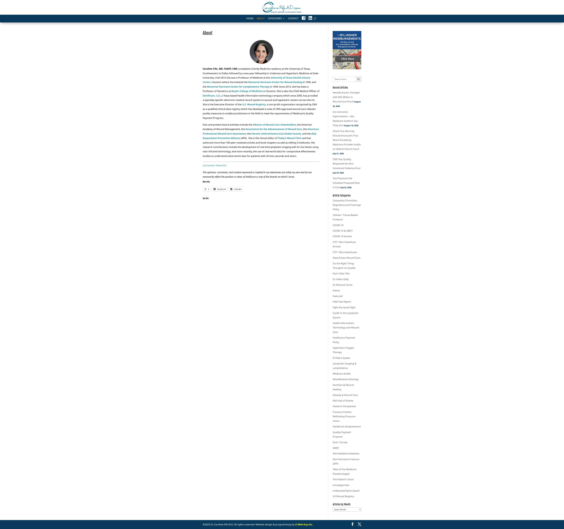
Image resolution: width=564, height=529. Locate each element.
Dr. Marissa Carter (343, 284)
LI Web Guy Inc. (304, 524)
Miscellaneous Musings (346, 379)
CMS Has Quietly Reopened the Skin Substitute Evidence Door (347, 164)
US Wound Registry (343, 496)
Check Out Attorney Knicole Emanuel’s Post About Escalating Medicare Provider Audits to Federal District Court (347, 140)
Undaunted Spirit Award (346, 490)
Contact (293, 18)
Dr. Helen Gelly (341, 279)
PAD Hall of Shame (343, 400)
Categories (275, 18)
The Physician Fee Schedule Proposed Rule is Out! (346, 183)
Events (336, 290)
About (261, 18)
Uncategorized (341, 485)
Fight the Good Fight (344, 307)
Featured (338, 296)
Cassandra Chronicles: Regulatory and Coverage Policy (347, 205)
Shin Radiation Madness (346, 453)
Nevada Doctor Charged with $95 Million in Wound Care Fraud (346, 97)
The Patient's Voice (343, 479)
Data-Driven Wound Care (346, 257)
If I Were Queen (341, 358)
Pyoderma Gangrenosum (347, 426)
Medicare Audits (342, 373)
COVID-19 (338, 225)
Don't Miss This (341, 273)
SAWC (336, 448)
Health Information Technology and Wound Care (346, 327)
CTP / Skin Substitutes (345, 252)
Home (250, 18)
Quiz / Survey (340, 442)
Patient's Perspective (344, 406)
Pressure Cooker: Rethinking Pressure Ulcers (344, 416)
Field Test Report (342, 301)
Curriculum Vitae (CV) (214, 165)
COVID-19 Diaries (342, 236)
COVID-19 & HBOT (343, 230)
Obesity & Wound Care (345, 395)
